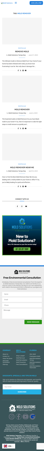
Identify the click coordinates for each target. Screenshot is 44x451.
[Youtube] (26, 417)
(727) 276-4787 (36, 3)
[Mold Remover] (22, 89)
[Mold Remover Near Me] (22, 147)
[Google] (32, 417)
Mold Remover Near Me (22, 167)
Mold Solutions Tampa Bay (17, 55)
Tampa (20, 426)
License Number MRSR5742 (13, 438)
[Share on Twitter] (20, 70)
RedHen (27, 441)
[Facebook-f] (19, 417)
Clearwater (34, 426)
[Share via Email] (25, 70)
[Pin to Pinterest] (23, 70)
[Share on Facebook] (18, 70)
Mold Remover (22, 109)
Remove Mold (22, 51)
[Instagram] (12, 417)
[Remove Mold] (22, 31)
